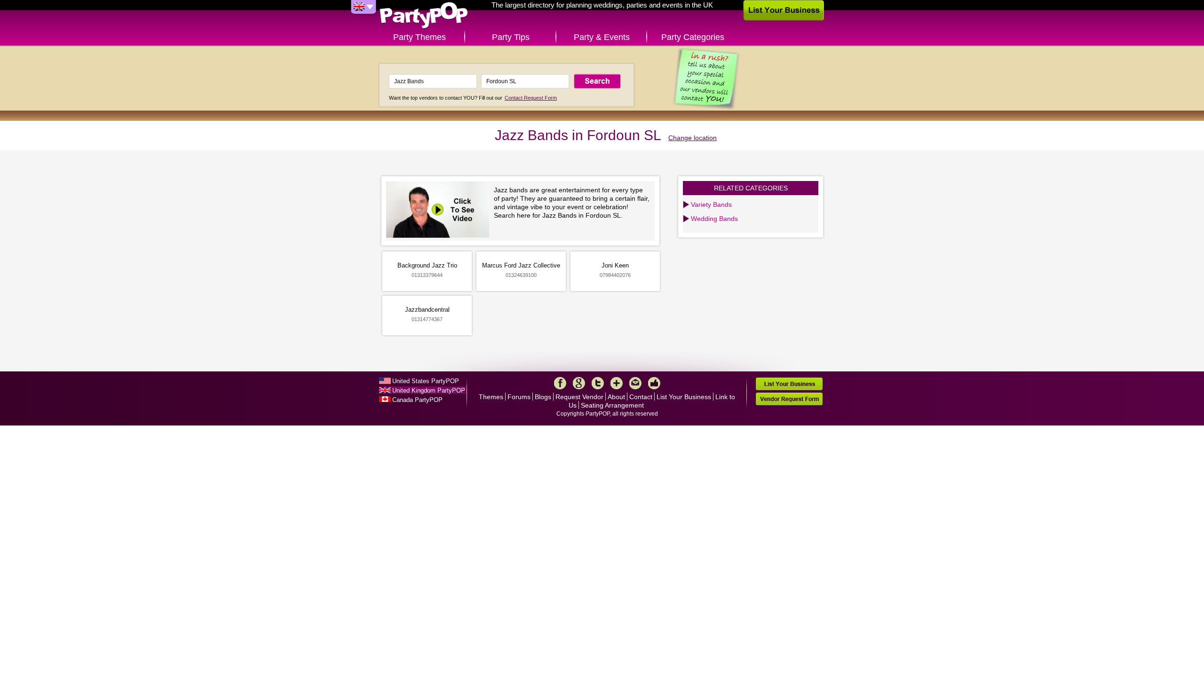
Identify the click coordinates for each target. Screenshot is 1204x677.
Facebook (560, 383)
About (616, 397)
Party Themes (419, 37)
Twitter (598, 383)
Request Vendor (579, 397)
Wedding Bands (714, 218)
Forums (519, 397)
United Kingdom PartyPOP (428, 390)
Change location (692, 138)
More (616, 383)
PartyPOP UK (423, 16)
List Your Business (684, 397)
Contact (640, 397)
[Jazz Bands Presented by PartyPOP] (440, 211)
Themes (491, 397)
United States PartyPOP (425, 381)
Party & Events (602, 37)
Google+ (579, 383)
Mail (635, 383)
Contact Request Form (531, 98)
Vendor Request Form (789, 399)
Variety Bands (711, 204)
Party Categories (692, 37)
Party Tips (511, 37)
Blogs (543, 397)
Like (654, 383)
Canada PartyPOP (417, 399)
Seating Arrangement (612, 405)
